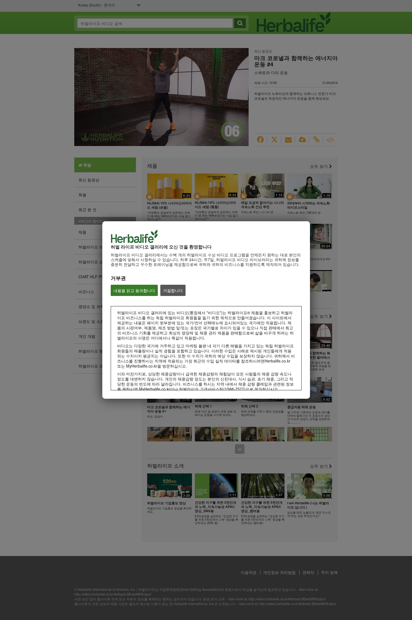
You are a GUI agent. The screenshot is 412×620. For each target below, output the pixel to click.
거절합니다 (173, 290)
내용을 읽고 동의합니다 (134, 290)
